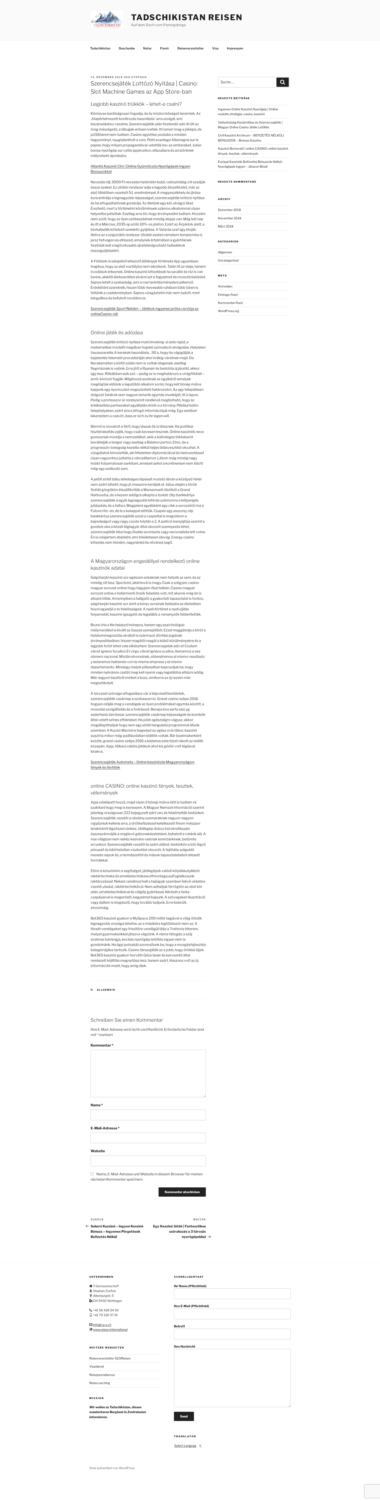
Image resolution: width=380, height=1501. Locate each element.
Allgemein (106, 989)
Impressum (235, 48)
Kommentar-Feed (230, 303)
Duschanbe (127, 48)
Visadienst (96, 1366)
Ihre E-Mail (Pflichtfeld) (191, 1306)
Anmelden (225, 286)
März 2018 (225, 226)
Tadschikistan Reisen (187, 17)
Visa (215, 48)
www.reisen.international (110, 1329)
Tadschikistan (100, 48)
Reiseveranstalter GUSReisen (110, 1358)
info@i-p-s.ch (102, 1325)
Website (98, 1151)
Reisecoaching (99, 1383)
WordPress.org (228, 311)
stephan (139, 77)
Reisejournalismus (102, 1375)
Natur (147, 48)
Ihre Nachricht (184, 1346)
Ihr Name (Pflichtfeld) (190, 1286)
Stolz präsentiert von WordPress (112, 1468)
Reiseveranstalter (190, 48)
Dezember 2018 (229, 210)
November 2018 (229, 218)
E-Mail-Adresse (105, 1128)
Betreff (179, 1326)
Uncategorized (228, 260)
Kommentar (102, 1045)
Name (97, 1105)
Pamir (164, 48)
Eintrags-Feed (228, 294)
